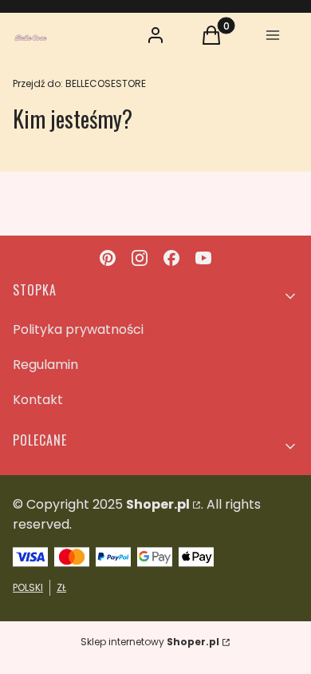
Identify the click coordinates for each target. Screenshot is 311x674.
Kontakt (38, 400)
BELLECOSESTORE (79, 83)
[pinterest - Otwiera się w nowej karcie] (107, 258)
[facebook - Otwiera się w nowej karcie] (171, 258)
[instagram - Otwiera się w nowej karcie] (139, 258)
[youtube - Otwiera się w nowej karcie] (203, 258)
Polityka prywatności (78, 329)
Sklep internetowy (150, 641)
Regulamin (45, 364)
